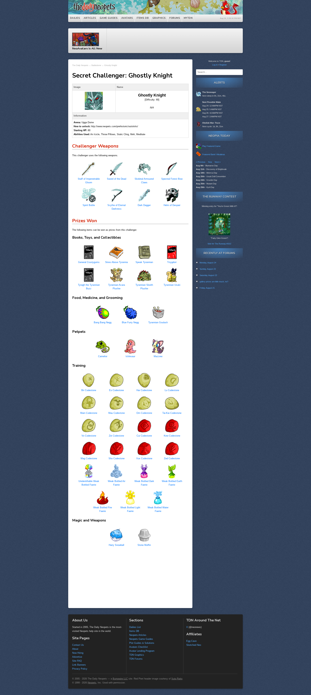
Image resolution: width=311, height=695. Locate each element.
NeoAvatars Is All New (87, 48)
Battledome (96, 65)
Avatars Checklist (138, 647)
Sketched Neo (193, 645)
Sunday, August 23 (208, 269)
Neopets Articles (137, 635)
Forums (174, 18)
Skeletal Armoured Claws (144, 180)
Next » (217, 162)
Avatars (127, 18)
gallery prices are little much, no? (214, 281)
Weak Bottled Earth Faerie (172, 483)
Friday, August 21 (207, 288)
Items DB (143, 18)
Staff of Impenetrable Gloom (89, 180)
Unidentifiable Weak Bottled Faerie (88, 483)
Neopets (92, 682)
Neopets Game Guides (141, 639)
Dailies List (135, 627)
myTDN (188, 18)
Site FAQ (77, 660)
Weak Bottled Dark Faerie (144, 483)
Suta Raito (176, 678)
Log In (215, 65)
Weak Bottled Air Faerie (116, 483)
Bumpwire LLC (120, 678)
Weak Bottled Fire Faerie (102, 509)
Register (223, 65)
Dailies (75, 18)
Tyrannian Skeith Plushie (144, 287)
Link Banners (79, 664)
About (75, 649)
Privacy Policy (79, 668)
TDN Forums (136, 658)
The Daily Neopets (80, 65)
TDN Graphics (136, 655)
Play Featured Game (211, 146)
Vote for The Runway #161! (219, 244)
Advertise (77, 656)
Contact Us (78, 645)
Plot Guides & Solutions (141, 643)
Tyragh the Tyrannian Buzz (89, 287)
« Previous (200, 162)
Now (210, 162)
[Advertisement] (176, 41)
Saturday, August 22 (208, 275)
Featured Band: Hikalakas (213, 154)
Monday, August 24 (208, 263)
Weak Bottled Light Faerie (130, 509)
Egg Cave (191, 641)
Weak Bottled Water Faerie (158, 509)
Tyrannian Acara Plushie (116, 287)
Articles (90, 18)
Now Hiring (77, 653)
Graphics (159, 18)
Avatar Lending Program (141, 651)
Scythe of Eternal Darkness (116, 207)
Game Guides (109, 18)
